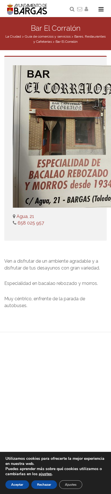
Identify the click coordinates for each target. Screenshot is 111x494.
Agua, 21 (25, 216)
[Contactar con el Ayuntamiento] (80, 9)
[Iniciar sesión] (87, 9)
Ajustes (71, 484)
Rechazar (44, 484)
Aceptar (17, 484)
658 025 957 (30, 223)
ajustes (45, 474)
